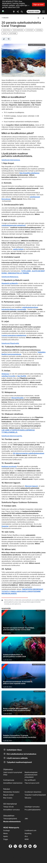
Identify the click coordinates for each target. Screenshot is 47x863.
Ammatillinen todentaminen (13, 783)
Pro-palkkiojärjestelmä (32, 810)
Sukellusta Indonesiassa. (11, 160)
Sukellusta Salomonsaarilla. (12, 436)
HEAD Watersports (11, 827)
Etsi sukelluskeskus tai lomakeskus (21, 754)
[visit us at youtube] (26, 846)
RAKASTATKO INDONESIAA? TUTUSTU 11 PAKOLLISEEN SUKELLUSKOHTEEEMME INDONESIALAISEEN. (22, 591)
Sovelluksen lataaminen (33, 792)
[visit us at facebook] (11, 846)
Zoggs (5, 839)
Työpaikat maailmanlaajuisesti (19, 762)
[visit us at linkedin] (30, 846)
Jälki (26, 818)
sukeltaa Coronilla (8, 376)
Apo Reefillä (21, 376)
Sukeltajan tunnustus (32, 807)
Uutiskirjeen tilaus (14, 750)
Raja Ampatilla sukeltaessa (29, 173)
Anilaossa (5, 374)
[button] (38, 4)
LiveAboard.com (30, 830)
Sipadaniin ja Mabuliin (10, 283)
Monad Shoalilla (17, 398)
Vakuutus (28, 798)
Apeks (5, 836)
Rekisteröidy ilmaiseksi (11, 792)
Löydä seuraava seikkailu (17, 758)
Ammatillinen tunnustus (11, 810)
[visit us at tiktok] (35, 846)
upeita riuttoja (18, 249)
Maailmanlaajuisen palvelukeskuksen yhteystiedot (31, 774)
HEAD (27, 839)
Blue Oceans (7, 798)
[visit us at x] (16, 846)
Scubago (6, 830)
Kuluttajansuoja (8, 780)
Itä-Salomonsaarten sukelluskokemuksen (28, 453)
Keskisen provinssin (9, 466)
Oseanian (5, 526)
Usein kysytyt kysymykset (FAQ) (12, 773)
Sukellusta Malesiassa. (10, 277)
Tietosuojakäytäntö (10, 818)
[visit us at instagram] (21, 846)
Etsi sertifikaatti (30, 780)
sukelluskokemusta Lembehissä (14, 225)
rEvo (26, 836)
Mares (5, 833)
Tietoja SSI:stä (8, 807)
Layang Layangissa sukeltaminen (14, 335)
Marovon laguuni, (31, 486)
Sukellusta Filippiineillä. (10, 343)
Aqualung (28, 833)
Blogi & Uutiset (8, 795)
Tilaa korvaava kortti (32, 783)
